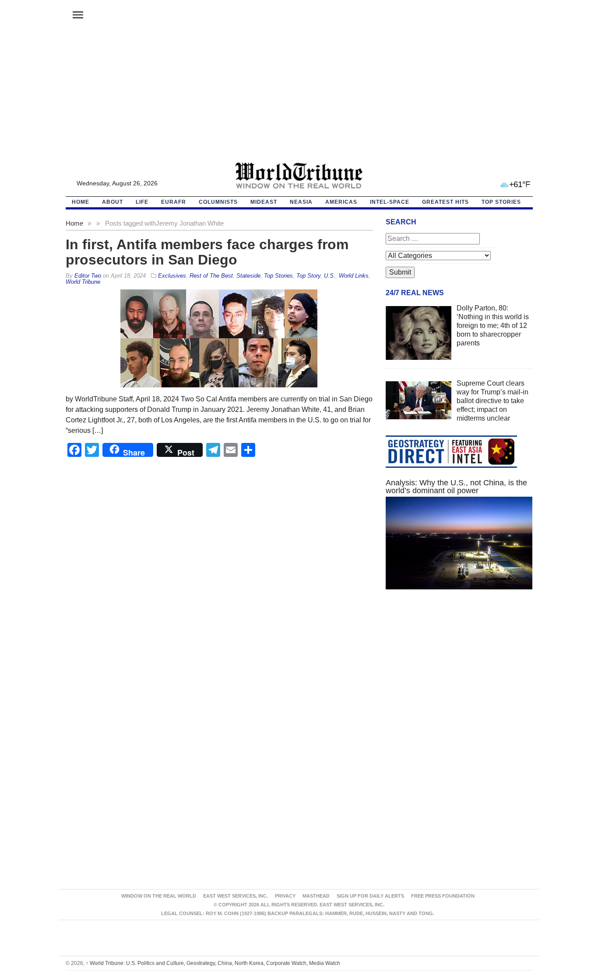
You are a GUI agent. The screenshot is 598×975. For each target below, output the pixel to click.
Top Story (308, 275)
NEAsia (301, 202)
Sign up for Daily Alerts (370, 895)
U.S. (329, 275)
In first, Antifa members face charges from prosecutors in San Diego (207, 252)
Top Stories (501, 202)
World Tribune (83, 282)
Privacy (285, 895)
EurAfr (173, 202)
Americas (341, 202)
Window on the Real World (158, 895)
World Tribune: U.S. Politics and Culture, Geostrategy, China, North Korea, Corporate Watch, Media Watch (213, 963)
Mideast (263, 202)
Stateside (248, 275)
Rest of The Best (211, 275)
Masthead (316, 895)
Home (74, 223)
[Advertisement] (299, 96)
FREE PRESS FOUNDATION (443, 895)
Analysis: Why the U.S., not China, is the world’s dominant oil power (456, 486)
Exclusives (172, 275)
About (112, 202)
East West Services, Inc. (235, 895)
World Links (354, 275)
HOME (80, 202)
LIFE (142, 202)
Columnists (218, 202)
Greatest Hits (445, 202)
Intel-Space (389, 202)
